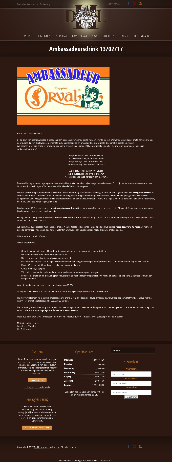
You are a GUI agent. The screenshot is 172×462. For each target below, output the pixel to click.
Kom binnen (44, 36)
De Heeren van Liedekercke (47, 447)
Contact (123, 36)
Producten (108, 36)
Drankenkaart (79, 36)
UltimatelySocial (105, 460)
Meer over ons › (37, 380)
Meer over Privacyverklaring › (37, 427)
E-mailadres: (131, 387)
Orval (95, 36)
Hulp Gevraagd (141, 36)
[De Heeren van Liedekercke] (86, 24)
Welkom (28, 36)
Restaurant (61, 36)
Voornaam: (131, 368)
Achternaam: (131, 378)
